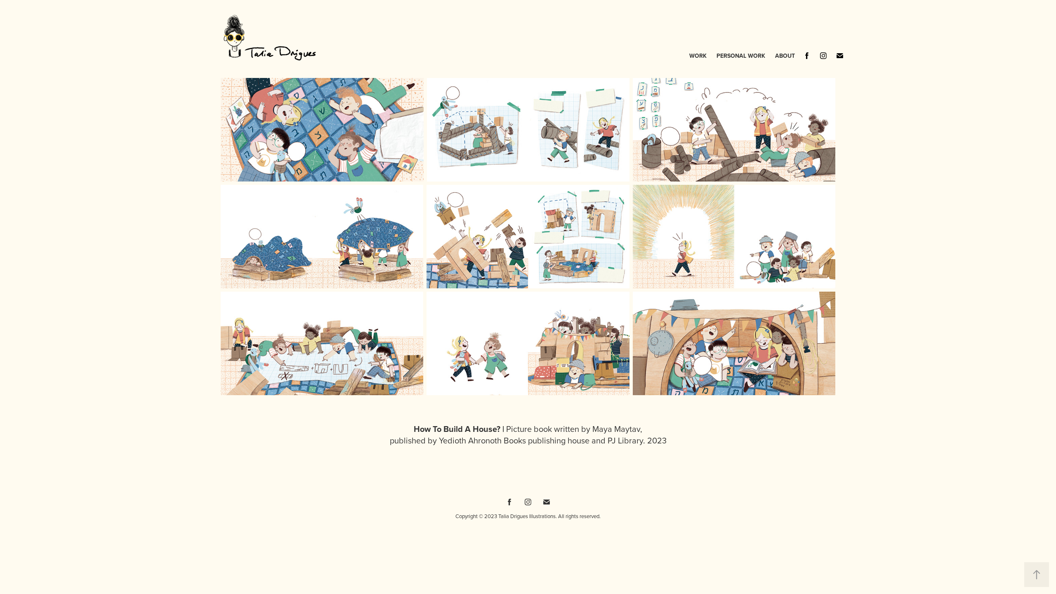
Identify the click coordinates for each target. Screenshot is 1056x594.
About (785, 56)
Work (698, 56)
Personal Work (741, 56)
